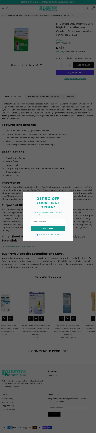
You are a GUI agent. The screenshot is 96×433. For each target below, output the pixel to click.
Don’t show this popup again (49, 235)
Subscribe (48, 228)
